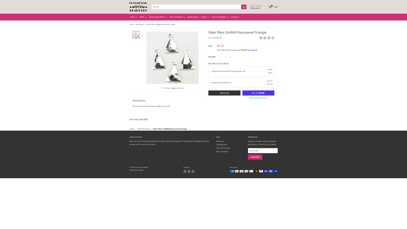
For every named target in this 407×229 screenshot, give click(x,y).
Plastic (203, 17)
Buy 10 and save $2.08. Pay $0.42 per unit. (229, 71)
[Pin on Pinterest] (264, 37)
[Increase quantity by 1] (231, 57)
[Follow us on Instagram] (193, 171)
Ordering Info (221, 144)
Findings (234, 17)
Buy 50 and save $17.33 (222, 82)
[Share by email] (272, 37)
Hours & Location (223, 148)
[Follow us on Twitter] (188, 171)
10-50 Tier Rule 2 (143, 129)
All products (140, 24)
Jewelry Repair (193, 17)
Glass (132, 17)
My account (256, 8)
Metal (142, 17)
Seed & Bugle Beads (157, 17)
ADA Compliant (222, 151)
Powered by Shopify (136, 170)
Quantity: (212, 57)
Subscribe (255, 157)
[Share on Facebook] (260, 37)
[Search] (243, 7)
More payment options (258, 98)
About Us (220, 141)
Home (131, 24)
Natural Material (176, 17)
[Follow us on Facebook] (184, 171)
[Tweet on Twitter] (268, 37)
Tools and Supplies (218, 17)
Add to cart (224, 93)
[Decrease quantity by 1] (219, 57)
